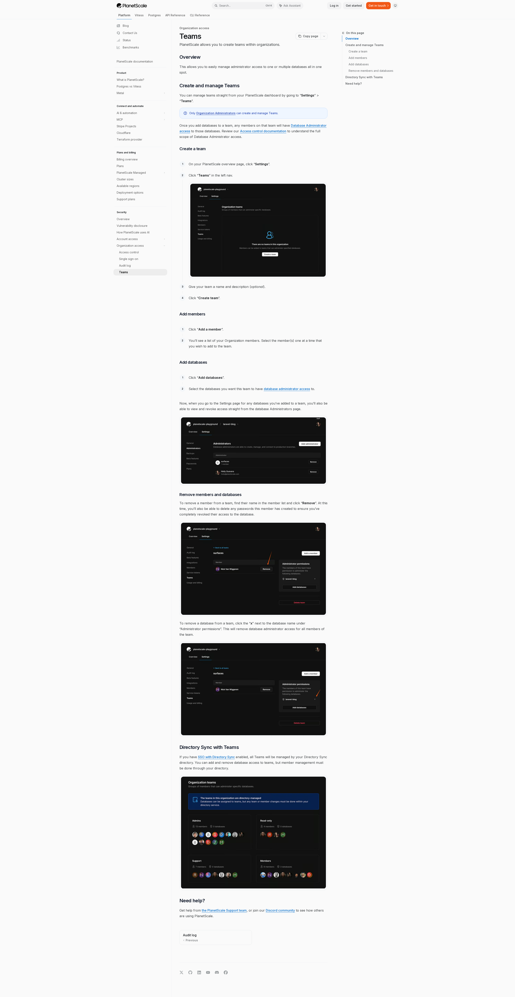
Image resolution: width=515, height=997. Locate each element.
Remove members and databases (371, 70)
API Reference (175, 15)
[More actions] (324, 36)
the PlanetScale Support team (224, 910)
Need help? (353, 83)
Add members (358, 58)
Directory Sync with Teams (364, 77)
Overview (352, 38)
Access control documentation (263, 131)
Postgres (154, 15)
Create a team (358, 51)
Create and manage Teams (364, 45)
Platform (124, 15)
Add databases (359, 64)
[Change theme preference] (395, 6)
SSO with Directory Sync (216, 757)
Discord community (280, 910)
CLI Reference (200, 15)
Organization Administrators (216, 113)
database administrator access (287, 389)
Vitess (139, 15)
